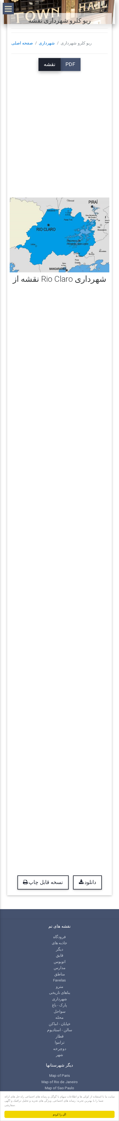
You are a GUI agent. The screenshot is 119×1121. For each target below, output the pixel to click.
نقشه (49, 64)
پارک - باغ (59, 1005)
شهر (59, 1054)
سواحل (60, 1011)
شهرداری (47, 43)
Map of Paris (59, 1075)
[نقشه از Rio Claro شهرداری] (60, 234)
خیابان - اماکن (60, 1024)
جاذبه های (59, 943)
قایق (59, 955)
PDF (70, 64)
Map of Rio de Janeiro (60, 1082)
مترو (59, 986)
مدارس (60, 967)
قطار (60, 1036)
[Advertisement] (59, 130)
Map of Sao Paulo (59, 1088)
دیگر (59, 949)
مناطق (59, 974)
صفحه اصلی (22, 43)
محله (59, 1017)
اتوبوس (60, 961)
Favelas (59, 980)
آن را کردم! (59, 1114)
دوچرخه (59, 1048)
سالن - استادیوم (59, 1030)
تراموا (59, 1042)
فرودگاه (59, 937)
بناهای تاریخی (59, 992)
